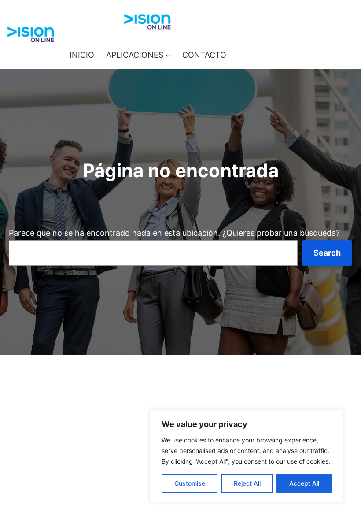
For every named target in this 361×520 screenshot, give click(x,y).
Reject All (247, 483)
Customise (189, 483)
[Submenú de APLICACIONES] (168, 55)
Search (327, 252)
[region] (246, 456)
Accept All (304, 483)
